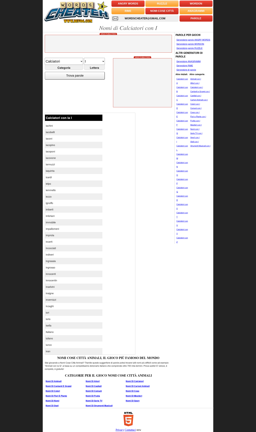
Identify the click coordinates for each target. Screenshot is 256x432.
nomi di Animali (53, 381)
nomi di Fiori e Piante (56, 395)
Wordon (196, 3)
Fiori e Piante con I (198, 116)
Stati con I (194, 141)
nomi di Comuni (94, 390)
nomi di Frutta (93, 395)
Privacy (120, 429)
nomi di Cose (132, 390)
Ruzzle (162, 3)
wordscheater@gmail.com (145, 18)
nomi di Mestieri (134, 395)
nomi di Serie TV (94, 400)
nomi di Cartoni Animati (138, 386)
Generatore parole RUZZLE (189, 48)
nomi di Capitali (94, 386)
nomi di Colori (53, 390)
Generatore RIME (184, 65)
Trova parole (75, 75)
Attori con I (194, 83)
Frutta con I (195, 120)
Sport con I (195, 137)
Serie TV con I (196, 133)
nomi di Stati (52, 405)
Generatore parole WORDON (190, 43)
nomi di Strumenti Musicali (99, 405)
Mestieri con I (196, 124)
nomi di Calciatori (135, 381)
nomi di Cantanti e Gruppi (58, 386)
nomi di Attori (93, 381)
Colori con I (195, 103)
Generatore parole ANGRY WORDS (193, 39)
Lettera (94, 68)
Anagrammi (196, 10)
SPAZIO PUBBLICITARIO (108, 34)
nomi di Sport (132, 400)
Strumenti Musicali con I (200, 145)
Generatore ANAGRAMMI (188, 61)
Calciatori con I (196, 87)
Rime (128, 10)
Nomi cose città (162, 10)
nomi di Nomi (52, 400)
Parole (196, 18)
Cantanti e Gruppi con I (200, 91)
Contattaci (130, 429)
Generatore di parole (186, 69)
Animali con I (195, 78)
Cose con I (195, 112)
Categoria (63, 68)
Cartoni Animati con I (199, 99)
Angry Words (128, 3)
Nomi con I (194, 129)
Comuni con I (195, 108)
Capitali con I (195, 95)
